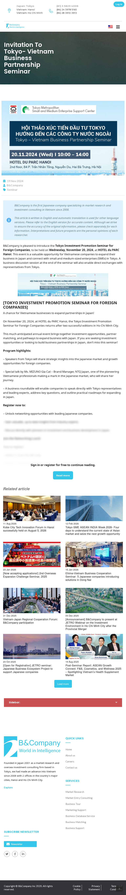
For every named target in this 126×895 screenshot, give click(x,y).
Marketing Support (75, 809)
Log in (119, 4)
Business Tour (73, 803)
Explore (8, 787)
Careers (69, 761)
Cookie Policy (77, 888)
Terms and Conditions (116, 888)
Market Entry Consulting (79, 797)
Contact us (71, 767)
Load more (63, 683)
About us (70, 755)
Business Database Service (80, 815)
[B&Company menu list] (118, 27)
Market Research (74, 791)
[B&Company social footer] (7, 854)
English (113, 26)
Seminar (12, 189)
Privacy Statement (94, 888)
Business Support (74, 828)
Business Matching (75, 822)
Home (68, 749)
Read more (63, 475)
